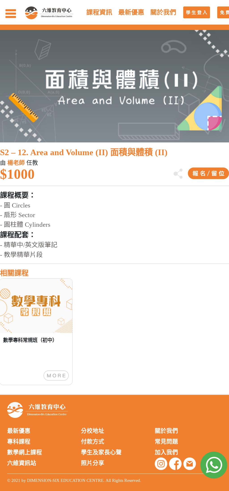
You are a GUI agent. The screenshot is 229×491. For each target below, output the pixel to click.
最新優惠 (18, 431)
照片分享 (92, 463)
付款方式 (92, 441)
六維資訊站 (21, 463)
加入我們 (166, 452)
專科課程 (18, 441)
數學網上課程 (24, 452)
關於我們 (166, 431)
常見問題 (166, 441)
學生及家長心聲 (101, 452)
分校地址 (92, 431)
